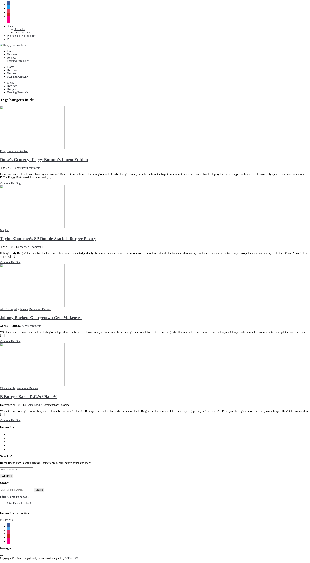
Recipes (11, 57)
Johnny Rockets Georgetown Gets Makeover (41, 317)
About (10, 26)
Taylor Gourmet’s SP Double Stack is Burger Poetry (48, 238)
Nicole (24, 309)
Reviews (12, 54)
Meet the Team (22, 32)
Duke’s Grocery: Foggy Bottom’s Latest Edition (44, 159)
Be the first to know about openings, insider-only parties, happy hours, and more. (45, 462)
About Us (19, 29)
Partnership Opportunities (21, 35)
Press (10, 38)
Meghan (4, 230)
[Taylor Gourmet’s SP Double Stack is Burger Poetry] (32, 227)
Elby (2, 151)
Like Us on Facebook (14, 497)
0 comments (33, 167)
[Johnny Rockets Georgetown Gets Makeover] (32, 306)
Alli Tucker (6, 309)
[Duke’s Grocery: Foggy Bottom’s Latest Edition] (32, 148)
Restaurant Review (17, 151)
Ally (16, 309)
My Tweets (6, 519)
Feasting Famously (18, 60)
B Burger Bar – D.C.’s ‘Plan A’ (28, 396)
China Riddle (7, 388)
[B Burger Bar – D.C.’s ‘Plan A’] (32, 385)
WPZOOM (71, 558)
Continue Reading (10, 183)
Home (10, 51)
